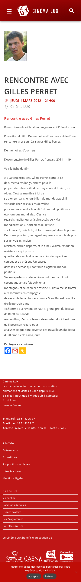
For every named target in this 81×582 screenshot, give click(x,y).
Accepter (33, 576)
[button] (71, 10)
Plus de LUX (10, 491)
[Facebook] (8, 350)
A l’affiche (9, 443)
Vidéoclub (9, 498)
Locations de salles (14, 505)
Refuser (50, 576)
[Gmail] (15, 350)
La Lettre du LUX (13, 526)
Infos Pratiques (12, 471)
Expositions (10, 457)
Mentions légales (13, 478)
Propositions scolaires (16, 464)
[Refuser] (76, 572)
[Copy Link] (22, 350)
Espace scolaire (12, 512)
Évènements (10, 450)
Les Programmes (13, 519)
